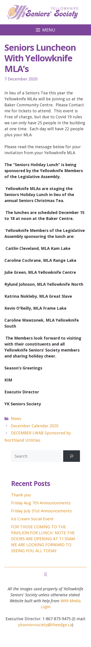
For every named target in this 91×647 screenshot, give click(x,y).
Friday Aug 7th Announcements (41, 502)
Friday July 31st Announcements (41, 510)
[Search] (71, 456)
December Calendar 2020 (34, 425)
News (16, 418)
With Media (70, 600)
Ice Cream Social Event (32, 518)
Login (45, 606)
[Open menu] (45, 574)
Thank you (21, 494)
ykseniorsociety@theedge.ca (45, 624)
